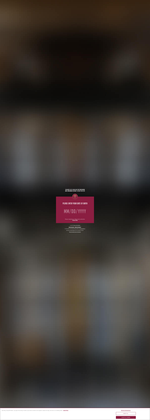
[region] (75, 414)
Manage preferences (126, 410)
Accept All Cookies (126, 417)
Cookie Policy (65, 410)
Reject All (125, 413)
